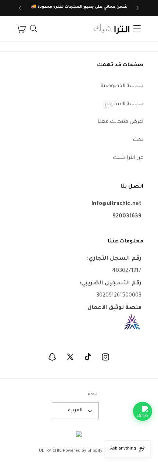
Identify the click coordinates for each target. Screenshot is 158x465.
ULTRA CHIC (50, 451)
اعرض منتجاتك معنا (120, 122)
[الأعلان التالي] (20, 8)
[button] (137, 29)
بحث (138, 140)
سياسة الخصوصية (122, 86)
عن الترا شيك (128, 158)
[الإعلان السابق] (138, 8)
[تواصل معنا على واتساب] (142, 411)
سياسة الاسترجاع (123, 104)
